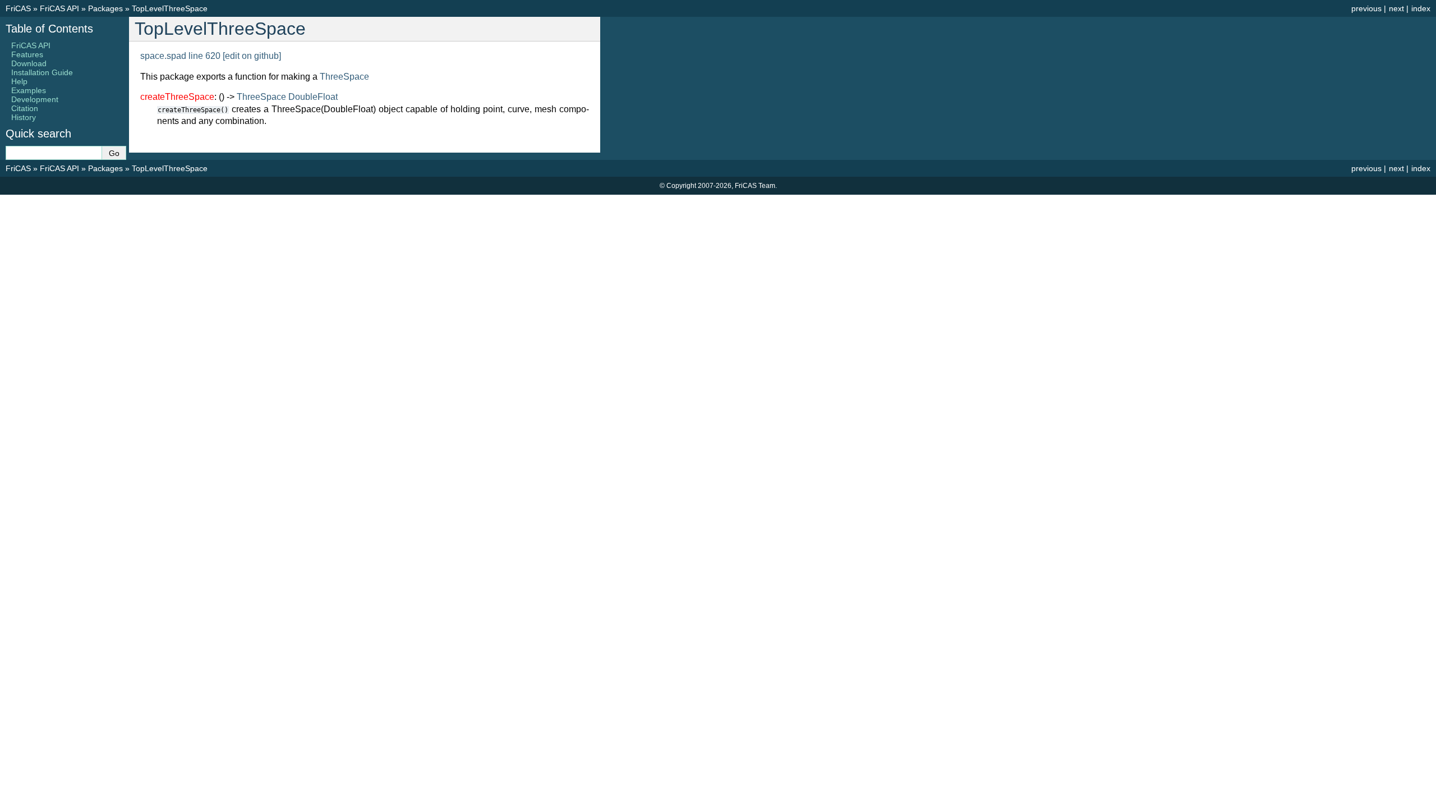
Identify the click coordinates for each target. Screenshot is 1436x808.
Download (29, 63)
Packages (105, 8)
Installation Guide (42, 72)
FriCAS (18, 8)
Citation (24, 108)
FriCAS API (59, 8)
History (23, 117)
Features (27, 54)
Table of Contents (49, 28)
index (1420, 8)
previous (1366, 8)
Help (19, 81)
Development (34, 99)
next (1396, 8)
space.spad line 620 (180, 56)
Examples (28, 90)
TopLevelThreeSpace (170, 8)
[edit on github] (252, 56)
